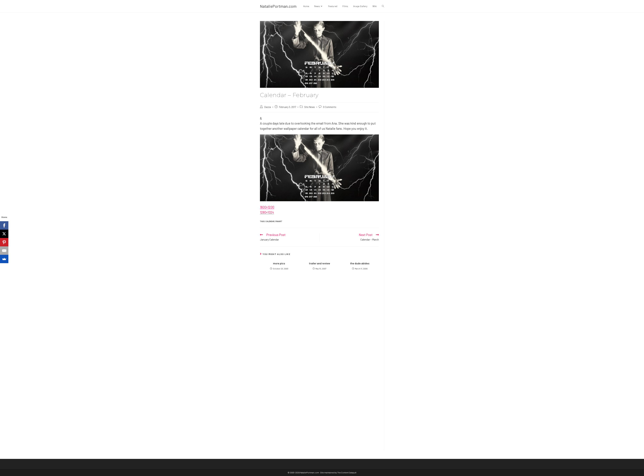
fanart (278, 221)
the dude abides (359, 263)
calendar (270, 221)
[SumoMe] (4, 259)
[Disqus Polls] (319, 318)
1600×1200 (267, 207)
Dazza (267, 106)
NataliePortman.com (278, 6)
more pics (279, 263)
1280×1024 (267, 212)
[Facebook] (4, 225)
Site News (309, 106)
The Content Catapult (346, 472)
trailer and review (319, 263)
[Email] (4, 250)
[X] (4, 234)
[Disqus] (319, 402)
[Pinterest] (4, 242)
